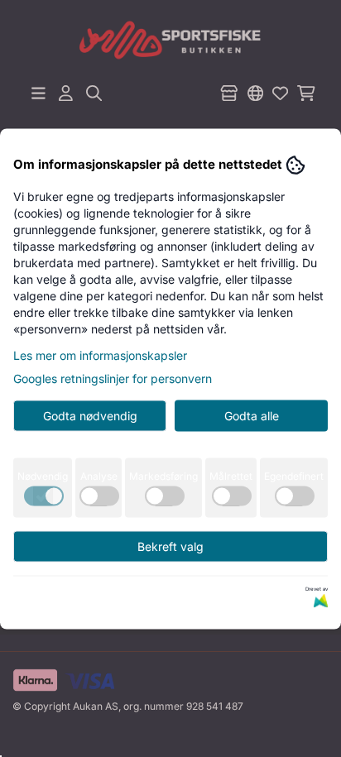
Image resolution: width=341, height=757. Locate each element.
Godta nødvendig (90, 415)
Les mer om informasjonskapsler (100, 354)
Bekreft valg (170, 546)
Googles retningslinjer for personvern (112, 378)
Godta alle (251, 415)
